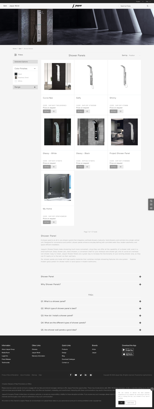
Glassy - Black (83, 153)
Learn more (131, 402)
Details (46, 111)
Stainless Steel (23, 77)
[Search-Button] (147, 6)
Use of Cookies (25, 375)
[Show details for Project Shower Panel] (124, 132)
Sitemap (34, 375)
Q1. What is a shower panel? (53, 301)
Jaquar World (14, 6)
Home (15, 48)
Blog (63, 356)
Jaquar (94, 352)
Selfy (78, 98)
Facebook (71, 375)
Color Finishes (21, 68)
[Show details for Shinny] (124, 76)
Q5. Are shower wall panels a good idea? (59, 330)
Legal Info (5, 356)
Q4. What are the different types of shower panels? (63, 323)
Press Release (6, 359)
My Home (47, 209)
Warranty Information (38, 356)
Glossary (34, 349)
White (20, 81)
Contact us (65, 362)
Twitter (81, 375)
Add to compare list (54, 111)
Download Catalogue (68, 359)
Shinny (113, 98)
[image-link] (128, 350)
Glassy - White (50, 153)
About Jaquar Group (8, 349)
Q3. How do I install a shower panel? (57, 315)
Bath (5, 6)
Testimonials (6, 362)
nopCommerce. (147, 375)
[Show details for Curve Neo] (57, 76)
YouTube (76, 375)
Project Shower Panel (120, 153)
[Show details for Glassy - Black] (91, 132)
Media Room (6, 352)
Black (20, 74)
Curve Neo (48, 98)
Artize (94, 349)
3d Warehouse (91, 375)
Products (65, 349)
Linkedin (86, 375)
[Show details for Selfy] (91, 76)
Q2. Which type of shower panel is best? (59, 308)
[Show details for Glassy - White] (57, 132)
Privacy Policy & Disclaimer (10, 375)
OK (121, 402)
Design (64, 352)
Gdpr (40, 375)
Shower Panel (47, 276)
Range (17, 87)
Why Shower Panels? (51, 284)
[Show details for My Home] (57, 187)
